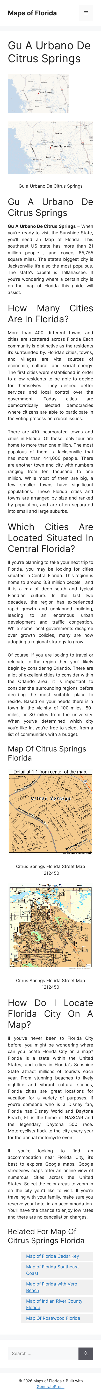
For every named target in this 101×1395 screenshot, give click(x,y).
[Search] (85, 1354)
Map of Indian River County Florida (54, 1304)
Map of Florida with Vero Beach (51, 1287)
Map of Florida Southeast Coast (52, 1270)
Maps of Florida (32, 13)
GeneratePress (50, 1386)
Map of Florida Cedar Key (52, 1256)
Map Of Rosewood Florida (53, 1318)
